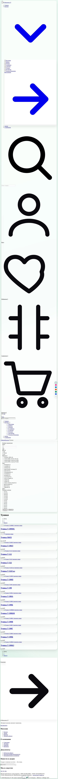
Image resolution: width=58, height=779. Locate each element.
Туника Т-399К (7, 637)
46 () (6, 493)
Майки (8, 62)
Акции (6, 126)
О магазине (7, 742)
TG (3, 771)
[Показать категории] (9, 422)
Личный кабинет (8, 736)
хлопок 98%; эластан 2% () (11, 460)
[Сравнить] (2, 525)
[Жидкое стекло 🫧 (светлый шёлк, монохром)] (56, 396)
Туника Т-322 (6, 563)
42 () (5, 491)
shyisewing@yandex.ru (38, 775)
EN (4, 414)
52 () (6, 497)
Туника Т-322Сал (8, 571)
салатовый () (7, 476)
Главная (6, 5)
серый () (6, 479)
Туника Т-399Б (7, 605)
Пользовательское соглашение (11, 755)
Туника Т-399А (7, 596)
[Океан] (56, 387)
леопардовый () (8, 472)
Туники (8, 68)
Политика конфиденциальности (12, 754)
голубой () (7, 466)
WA (6, 771)
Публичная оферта (8, 753)
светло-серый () (8, 478)
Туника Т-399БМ (8, 613)
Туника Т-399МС (8, 529)
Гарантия (6, 745)
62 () (5, 505)
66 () (5, 508)
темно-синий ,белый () (10, 482)
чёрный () (7, 487)
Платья (8, 63)
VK (1, 771)
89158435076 (4, 725)
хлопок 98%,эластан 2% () (11, 458)
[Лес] (56, 392)
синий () (6, 481)
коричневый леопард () (10, 469)
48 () (6, 494)
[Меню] (2, 2)
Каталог (6, 422)
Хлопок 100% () (8, 457)
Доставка (6, 743)
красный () (7, 470)
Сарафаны (8, 65)
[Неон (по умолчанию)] (56, 385)
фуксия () (7, 485)
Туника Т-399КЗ (7, 645)
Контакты (6, 746)
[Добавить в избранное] (1, 525)
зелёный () (7, 467)
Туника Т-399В (7, 622)
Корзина (6, 734)
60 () (5, 503)
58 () (5, 502)
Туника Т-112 (6, 554)
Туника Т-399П (7, 580)
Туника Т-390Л (7, 546)
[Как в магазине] (56, 383)
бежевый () (7, 464)
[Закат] (56, 389)
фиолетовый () (8, 484)
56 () (5, 500)
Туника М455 (6, 537)
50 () (6, 496)
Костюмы (8, 60)
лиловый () (7, 473)
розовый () (7, 475)
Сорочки (8, 66)
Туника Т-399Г (7, 629)
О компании (7, 127)
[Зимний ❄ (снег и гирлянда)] (56, 394)
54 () (6, 499)
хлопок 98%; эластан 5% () (11, 461)
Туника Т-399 (6, 588)
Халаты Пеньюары (11, 71)
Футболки (8, 69)
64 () (5, 506)
